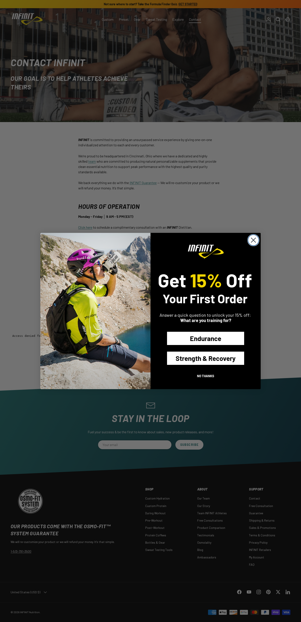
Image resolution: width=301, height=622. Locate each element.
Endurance (205, 338)
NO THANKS (205, 376)
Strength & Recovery (206, 358)
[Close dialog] (253, 240)
